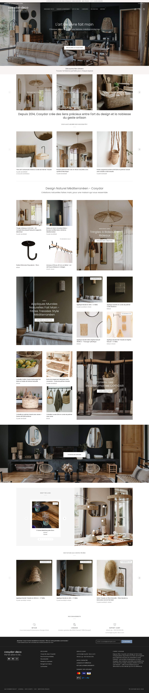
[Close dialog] (106, 324)
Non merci (91, 366)
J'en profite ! (91, 361)
